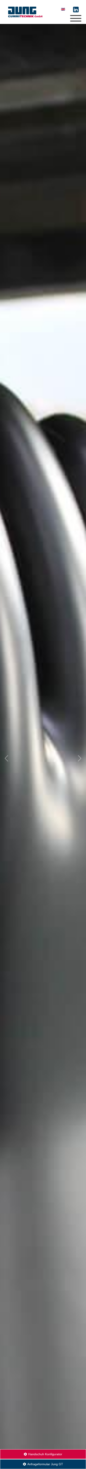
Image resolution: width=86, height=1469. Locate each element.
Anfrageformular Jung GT (45, 1464)
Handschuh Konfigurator (45, 1454)
